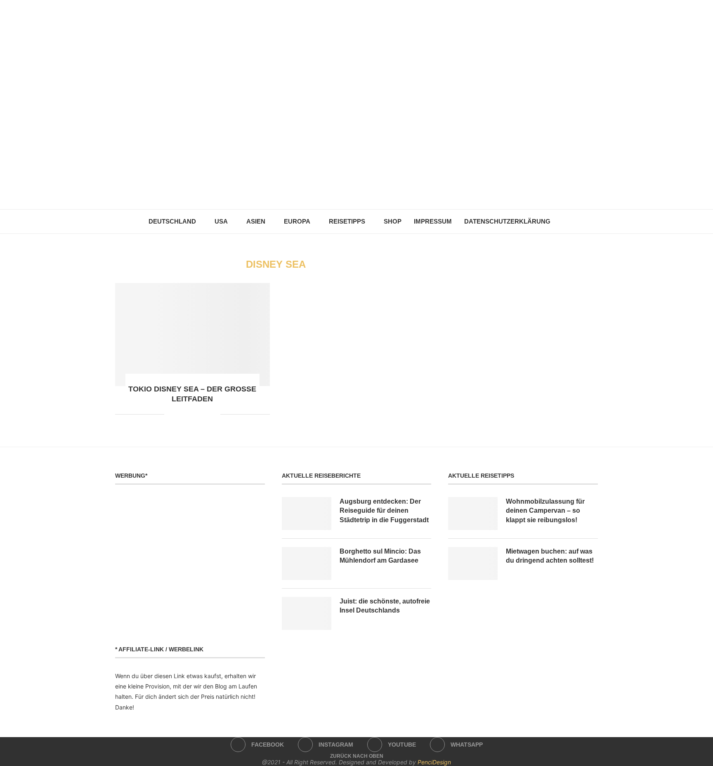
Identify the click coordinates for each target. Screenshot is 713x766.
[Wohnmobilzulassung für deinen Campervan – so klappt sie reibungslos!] (473, 513)
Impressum (433, 221)
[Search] (561, 221)
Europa (297, 221)
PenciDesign (434, 762)
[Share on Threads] (205, 414)
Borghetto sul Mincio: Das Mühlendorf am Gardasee (380, 556)
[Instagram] (351, 190)
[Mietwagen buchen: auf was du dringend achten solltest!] (473, 563)
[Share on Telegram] (196, 414)
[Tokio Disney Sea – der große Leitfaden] (192, 334)
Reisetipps (347, 221)
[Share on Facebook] (170, 414)
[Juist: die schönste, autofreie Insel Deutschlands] (306, 613)
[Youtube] (362, 190)
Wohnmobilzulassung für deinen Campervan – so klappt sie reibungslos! (545, 510)
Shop (392, 221)
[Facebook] (339, 190)
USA (221, 221)
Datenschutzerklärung (507, 221)
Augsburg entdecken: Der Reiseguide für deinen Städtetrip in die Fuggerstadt (384, 510)
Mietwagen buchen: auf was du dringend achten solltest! (550, 556)
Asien (255, 221)
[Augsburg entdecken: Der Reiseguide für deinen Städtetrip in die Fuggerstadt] (306, 513)
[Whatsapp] (374, 190)
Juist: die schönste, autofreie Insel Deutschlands (385, 606)
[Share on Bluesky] (214, 414)
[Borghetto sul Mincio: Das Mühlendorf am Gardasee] (306, 563)
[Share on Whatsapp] (188, 414)
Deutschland (172, 221)
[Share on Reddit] (179, 414)
